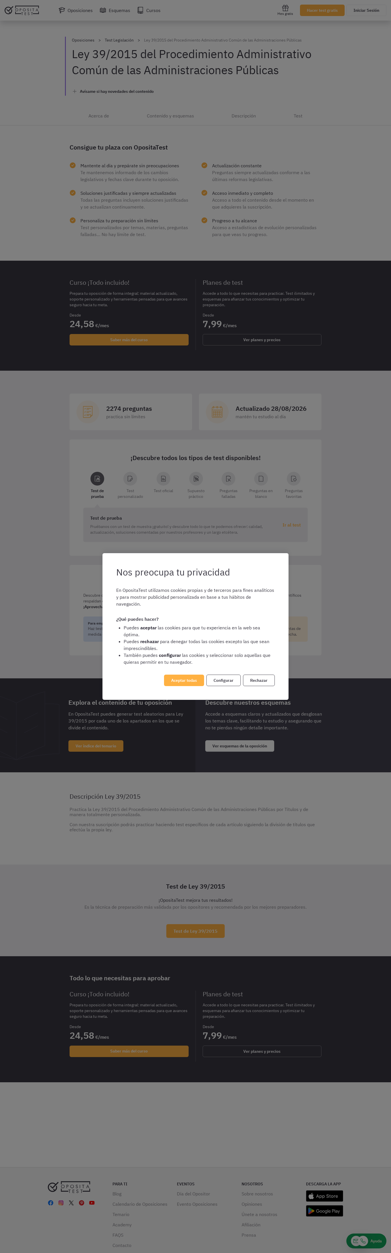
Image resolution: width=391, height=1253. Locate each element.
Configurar (224, 680)
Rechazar (259, 680)
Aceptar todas (184, 680)
